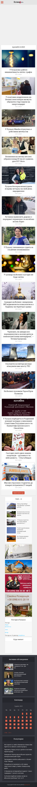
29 (22, 728)
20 (14, 724)
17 (30, 721)
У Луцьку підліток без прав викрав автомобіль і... (22, 521)
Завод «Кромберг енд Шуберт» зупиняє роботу (23, 505)
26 (10, 728)
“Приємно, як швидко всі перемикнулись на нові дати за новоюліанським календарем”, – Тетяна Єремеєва (18, 335)
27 (14, 728)
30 (26, 728)
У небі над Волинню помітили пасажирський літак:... (23, 530)
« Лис (5, 732)
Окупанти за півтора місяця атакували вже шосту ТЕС (18, 365)
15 (22, 721)
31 (30, 728)
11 (6, 721)
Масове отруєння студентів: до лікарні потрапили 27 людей (18, 484)
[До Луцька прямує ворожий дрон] (12, 539)
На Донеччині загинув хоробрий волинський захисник (21, 682)
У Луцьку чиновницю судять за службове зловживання (18, 248)
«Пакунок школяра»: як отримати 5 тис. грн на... (21, 666)
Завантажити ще (18, 493)
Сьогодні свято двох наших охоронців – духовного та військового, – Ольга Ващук (18, 455)
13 (14, 721)
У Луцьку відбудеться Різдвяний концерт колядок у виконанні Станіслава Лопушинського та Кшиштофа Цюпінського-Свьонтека (18, 423)
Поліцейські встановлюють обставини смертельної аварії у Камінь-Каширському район (17, 766)
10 (30, 717)
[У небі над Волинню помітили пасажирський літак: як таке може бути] (12, 530)
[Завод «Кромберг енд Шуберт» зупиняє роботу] (12, 506)
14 (18, 721)
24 (30, 724)
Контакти (27, 784)
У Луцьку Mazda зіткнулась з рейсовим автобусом (18, 130)
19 (10, 724)
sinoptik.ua (21, 635)
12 (10, 721)
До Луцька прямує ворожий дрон (22, 537)
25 (6, 728)
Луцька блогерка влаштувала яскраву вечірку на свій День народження (18, 188)
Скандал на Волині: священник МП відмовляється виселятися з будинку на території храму (18, 304)
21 (18, 724)
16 (26, 721)
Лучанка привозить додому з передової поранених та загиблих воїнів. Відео (18, 219)
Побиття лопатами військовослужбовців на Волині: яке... (21, 690)
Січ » (9, 732)
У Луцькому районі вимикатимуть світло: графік (18, 71)
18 (6, 724)
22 (22, 724)
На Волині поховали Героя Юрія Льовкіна (18, 392)
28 (18, 728)
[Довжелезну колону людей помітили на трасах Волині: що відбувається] (12, 514)
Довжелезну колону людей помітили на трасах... (23, 513)
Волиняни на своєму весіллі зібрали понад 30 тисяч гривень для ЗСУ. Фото (18, 158)
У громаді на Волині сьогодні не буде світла (18, 275)
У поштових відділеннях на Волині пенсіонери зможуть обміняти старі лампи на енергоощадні (18, 100)
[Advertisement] (18, 24)
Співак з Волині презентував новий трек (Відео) (20, 674)
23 (26, 724)
